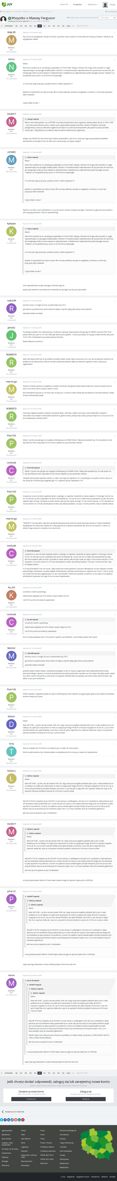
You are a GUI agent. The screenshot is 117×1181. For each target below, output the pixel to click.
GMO (23, 1135)
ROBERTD (11, 354)
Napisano (32, 32)
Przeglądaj (77, 4)
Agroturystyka (7, 1130)
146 (16, 26)
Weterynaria (64, 1159)
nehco (11, 59)
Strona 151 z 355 (82, 26)
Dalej (68, 26)
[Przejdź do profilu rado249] (11, 308)
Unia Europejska (66, 1151)
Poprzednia (9, 26)
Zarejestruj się (31, 1099)
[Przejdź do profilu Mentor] (11, 656)
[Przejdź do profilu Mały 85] (11, 40)
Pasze (42, 1130)
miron (11, 975)
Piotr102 (11, 435)
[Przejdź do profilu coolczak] (11, 470)
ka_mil (11, 587)
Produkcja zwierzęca (48, 1151)
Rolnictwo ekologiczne (68, 1130)
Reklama (104, 1177)
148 (26, 26)
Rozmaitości (64, 1135)
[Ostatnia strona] (73, 25)
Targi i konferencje (67, 1143)
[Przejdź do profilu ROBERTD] (11, 362)
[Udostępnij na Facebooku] (5, 1119)
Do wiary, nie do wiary (10, 1149)
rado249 (11, 300)
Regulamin (71, 1177)
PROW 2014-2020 (46, 1159)
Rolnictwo (44, 1163)
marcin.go (11, 381)
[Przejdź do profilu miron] (11, 983)
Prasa (42, 1139)
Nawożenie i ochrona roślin (29, 1156)
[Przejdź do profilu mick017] (11, 122)
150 (35, 26)
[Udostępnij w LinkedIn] (19, 1119)
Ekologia (5, 1161)
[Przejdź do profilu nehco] (11, 67)
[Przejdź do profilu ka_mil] (11, 595)
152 (44, 26)
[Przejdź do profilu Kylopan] (11, 231)
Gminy (23, 1130)
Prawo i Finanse (46, 1143)
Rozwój (62, 1139)
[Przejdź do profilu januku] (11, 335)
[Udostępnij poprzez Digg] (8, 1119)
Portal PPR (64, 4)
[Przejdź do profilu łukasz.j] (11, 778)
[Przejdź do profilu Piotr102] (11, 443)
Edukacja (5, 1157)
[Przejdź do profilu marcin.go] (11, 389)
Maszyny (46, 21)
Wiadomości (64, 1163)
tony (11, 743)
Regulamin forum (82, 1177)
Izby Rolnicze (26, 1139)
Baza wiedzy (6, 1139)
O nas (63, 1177)
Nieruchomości (26, 1161)
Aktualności (6, 1135)
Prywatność (95, 1177)
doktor (11, 716)
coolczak (11, 462)
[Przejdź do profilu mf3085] (11, 160)
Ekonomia (5, 1165)
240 (114, 18)
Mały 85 (11, 32)
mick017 (11, 113)
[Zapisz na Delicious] (12, 1119)
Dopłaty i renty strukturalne (7, 1144)
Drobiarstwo (6, 1153)
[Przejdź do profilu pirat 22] (11, 899)
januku (11, 327)
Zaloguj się (85, 1099)
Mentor (11, 648)
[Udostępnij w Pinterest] (22, 1119)
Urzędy (62, 1155)
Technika (63, 1147)
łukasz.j (11, 770)
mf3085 (11, 152)
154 (54, 26)
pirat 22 (11, 891)
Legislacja (24, 1147)
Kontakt (112, 1177)
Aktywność (92, 4)
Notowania (25, 1165)
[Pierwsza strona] (1, 25)
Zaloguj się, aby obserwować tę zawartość (83, 18)
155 (58, 26)
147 (21, 26)
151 (40, 26)
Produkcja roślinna (47, 1147)
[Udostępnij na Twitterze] (1, 1119)
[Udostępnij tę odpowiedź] (114, 33)
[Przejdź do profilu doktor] (11, 724)
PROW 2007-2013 (46, 1155)
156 (63, 26)
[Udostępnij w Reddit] (15, 1119)
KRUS (23, 1143)
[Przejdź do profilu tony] (11, 751)
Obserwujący (105, 18)
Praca (42, 1135)
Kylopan (11, 223)
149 (30, 26)
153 (49, 26)
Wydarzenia (64, 1167)
